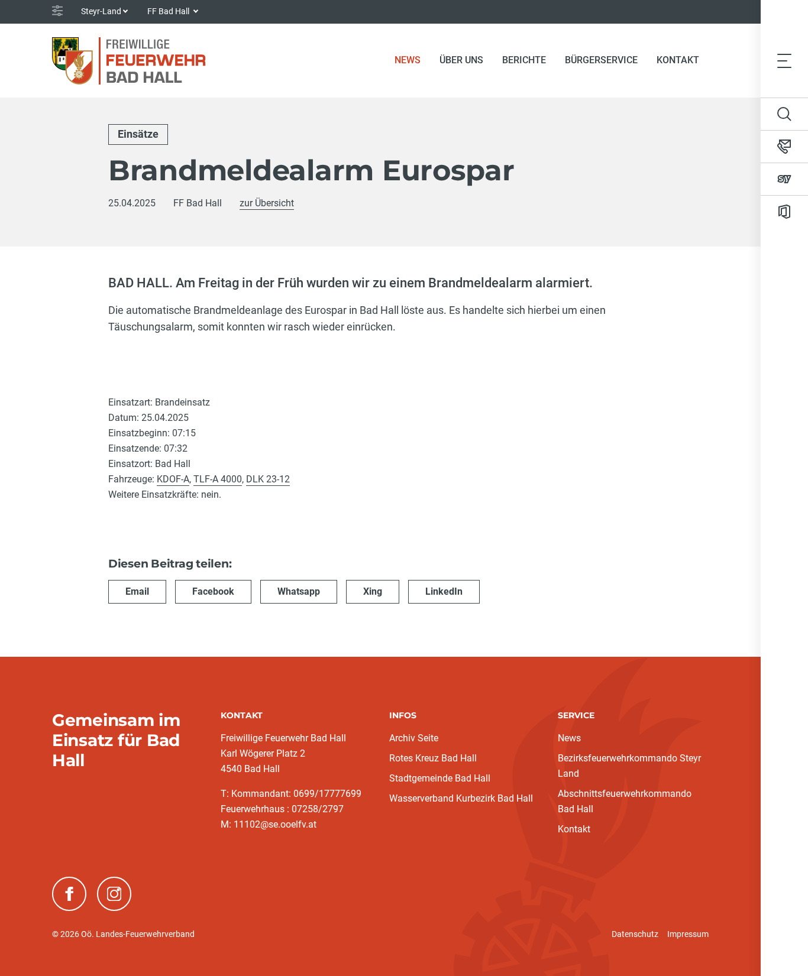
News (412, 60)
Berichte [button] (524, 60)
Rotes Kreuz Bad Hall (433, 758)
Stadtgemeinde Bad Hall (439, 778)
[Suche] (784, 114)
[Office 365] (784, 212)
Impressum (688, 934)
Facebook (213, 591)
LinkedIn (444, 591)
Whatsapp (298, 591)
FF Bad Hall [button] (169, 11)
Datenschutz (635, 934)
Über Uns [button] (461, 60)
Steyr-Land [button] (101, 11)
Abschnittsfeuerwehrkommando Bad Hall (624, 801)
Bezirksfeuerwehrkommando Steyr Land (629, 766)
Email (137, 591)
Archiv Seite (413, 738)
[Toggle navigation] (784, 60)
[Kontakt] (784, 147)
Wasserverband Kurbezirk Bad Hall (461, 798)
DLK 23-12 (268, 479)
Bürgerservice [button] (601, 60)
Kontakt (678, 60)
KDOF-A (173, 479)
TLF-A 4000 (217, 479)
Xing (372, 591)
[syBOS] (784, 179)
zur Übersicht (267, 203)
